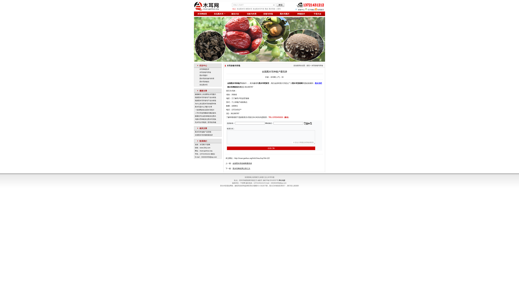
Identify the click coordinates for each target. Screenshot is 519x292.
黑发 (266, 9)
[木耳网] (208, 10)
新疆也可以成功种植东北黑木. (205, 116)
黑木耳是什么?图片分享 (203, 107)
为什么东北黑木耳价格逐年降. (205, 104)
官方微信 (311, 10)
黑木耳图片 (284, 14)
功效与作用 (251, 14)
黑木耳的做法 (204, 82)
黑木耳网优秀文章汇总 (241, 168)
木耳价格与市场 (205, 72)
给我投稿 (248, 177)
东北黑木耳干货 (258, 9)
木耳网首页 (202, 14)
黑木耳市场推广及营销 (203, 132)
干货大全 (317, 14)
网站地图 (282, 180)
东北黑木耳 (241, 9)
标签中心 (301, 10)
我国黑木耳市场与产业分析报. (205, 97)
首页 (308, 66)
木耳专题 (271, 177)
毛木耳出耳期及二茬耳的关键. (205, 122)
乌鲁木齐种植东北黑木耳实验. (205, 119)
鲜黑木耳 (249, 9)
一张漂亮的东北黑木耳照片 (204, 110)
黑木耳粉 (272, 9)
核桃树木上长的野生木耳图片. (205, 94)
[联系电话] (310, 7)
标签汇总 (263, 177)
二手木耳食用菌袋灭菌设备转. (205, 113)
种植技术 (301, 14)
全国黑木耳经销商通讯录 (204, 135)
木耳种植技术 (204, 69)
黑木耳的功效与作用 (206, 78)
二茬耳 (278, 9)
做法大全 (235, 14)
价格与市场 (268, 14)
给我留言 (320, 10)
